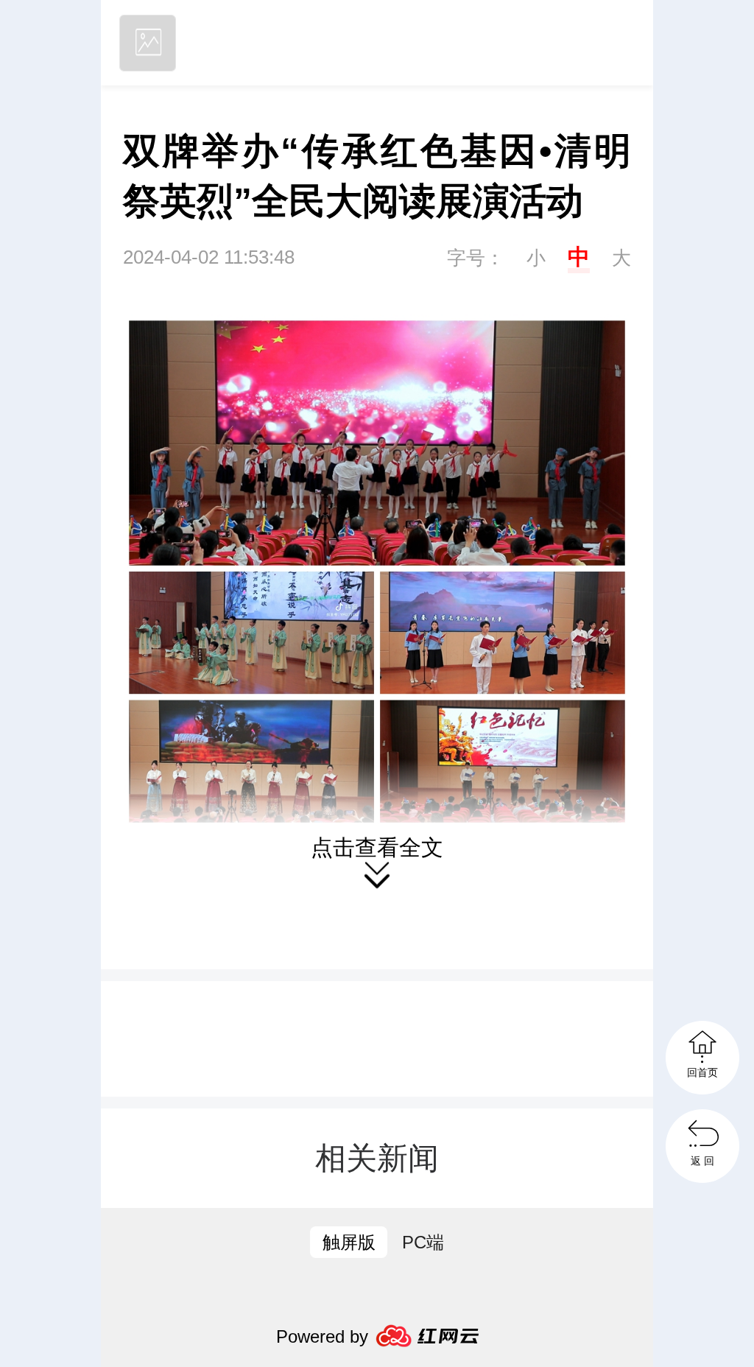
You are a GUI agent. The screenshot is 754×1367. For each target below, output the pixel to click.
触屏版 (349, 1242)
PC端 (423, 1242)
